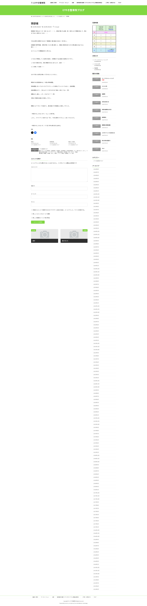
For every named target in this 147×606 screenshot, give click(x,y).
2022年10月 (96, 312)
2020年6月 (96, 399)
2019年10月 (96, 424)
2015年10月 (96, 573)
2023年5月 (96, 290)
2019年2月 (96, 449)
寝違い (32, 141)
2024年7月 (96, 247)
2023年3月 (96, 296)
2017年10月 (96, 499)
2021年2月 (96, 374)
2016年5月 (96, 551)
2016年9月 (96, 539)
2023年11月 (96, 271)
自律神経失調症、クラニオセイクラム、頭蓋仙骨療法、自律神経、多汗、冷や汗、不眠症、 (59, 152)
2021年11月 (96, 346)
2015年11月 (96, 570)
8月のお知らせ (105, 101)
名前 (33, 186)
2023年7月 (96, 284)
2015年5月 (96, 589)
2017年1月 (96, 527)
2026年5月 (96, 178)
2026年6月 (96, 175)
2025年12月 (96, 194)
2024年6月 (96, 250)
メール (33, 194)
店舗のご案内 (35, 597)
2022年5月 (96, 327)
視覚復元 (104, 117)
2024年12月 (96, 231)
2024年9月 (96, 240)
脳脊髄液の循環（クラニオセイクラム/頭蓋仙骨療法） (68, 597)
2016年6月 (96, 548)
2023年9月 (96, 278)
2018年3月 (96, 483)
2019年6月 (96, 436)
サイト (33, 202)
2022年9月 (96, 315)
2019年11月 (96, 421)
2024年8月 (96, 243)
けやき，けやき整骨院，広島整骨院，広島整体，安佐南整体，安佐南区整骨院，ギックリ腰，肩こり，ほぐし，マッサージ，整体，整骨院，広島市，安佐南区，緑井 (75, 150)
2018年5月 (96, 477)
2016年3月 (96, 558)
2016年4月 (96, 555)
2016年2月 (96, 561)
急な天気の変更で (106, 140)
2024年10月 (96, 237)
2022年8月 (96, 318)
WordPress (66, 603)
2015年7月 (96, 583)
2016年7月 (96, 545)
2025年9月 (96, 203)
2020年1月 (96, 415)
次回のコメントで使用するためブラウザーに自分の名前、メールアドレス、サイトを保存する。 (59, 210)
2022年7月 (96, 321)
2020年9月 (96, 390)
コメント (34, 167)
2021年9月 (96, 352)
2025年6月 (96, 212)
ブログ (95, 597)
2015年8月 (96, 580)
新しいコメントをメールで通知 (41, 214)
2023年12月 (96, 268)
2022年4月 (96, 331)
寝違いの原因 (71, 141)
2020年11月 (96, 383)
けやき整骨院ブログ (43, 148)
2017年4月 (96, 517)
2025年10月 (96, 200)
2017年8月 (96, 505)
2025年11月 (96, 197)
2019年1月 (96, 452)
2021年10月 (96, 349)
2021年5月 (96, 365)
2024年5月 (96, 253)
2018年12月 (96, 455)
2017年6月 (96, 511)
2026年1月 (96, 191)
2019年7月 (96, 433)
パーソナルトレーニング (101, 59)
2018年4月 (96, 480)
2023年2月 (96, 299)
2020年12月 (96, 380)
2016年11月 (96, 533)
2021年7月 (96, 359)
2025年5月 (96, 215)
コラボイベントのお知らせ (108, 132)
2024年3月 (96, 259)
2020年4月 (96, 405)
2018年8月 (96, 467)
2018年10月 (96, 461)
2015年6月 (96, 586)
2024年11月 (96, 234)
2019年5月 (96, 439)
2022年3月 (96, 334)
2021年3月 (96, 371)
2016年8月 (96, 542)
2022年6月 (96, 324)
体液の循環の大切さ (107, 109)
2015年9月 (96, 576)
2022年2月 (96, 337)
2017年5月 (96, 514)
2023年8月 (96, 281)
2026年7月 (96, 172)
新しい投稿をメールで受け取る (41, 217)
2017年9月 (96, 502)
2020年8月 (96, 393)
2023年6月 (96, 287)
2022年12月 (96, 306)
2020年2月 (96, 412)
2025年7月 (96, 209)
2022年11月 (96, 309)
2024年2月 (96, 262)
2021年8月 (96, 355)
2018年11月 (96, 458)
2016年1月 (96, 564)
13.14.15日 (97, 64)
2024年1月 (96, 265)
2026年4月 (96, 181)
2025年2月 (96, 225)
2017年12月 (96, 492)
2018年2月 (96, 486)
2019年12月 (96, 418)
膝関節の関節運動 (106, 125)
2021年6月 (96, 362)
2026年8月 (96, 169)
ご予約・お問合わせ (86, 597)
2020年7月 (96, 396)
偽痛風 (96, 68)
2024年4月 (96, 256)
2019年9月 (96, 427)
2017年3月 (96, 520)
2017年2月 (96, 524)
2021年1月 (96, 377)
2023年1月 (96, 303)
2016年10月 (96, 536)
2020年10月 (96, 387)
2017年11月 (96, 496)
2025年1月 (96, 228)
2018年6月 (96, 474)
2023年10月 (96, 275)
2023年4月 (96, 293)
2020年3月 (96, 408)
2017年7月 (96, 508)
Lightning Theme (73, 603)
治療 (53, 597)
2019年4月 (96, 443)
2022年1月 (96, 340)
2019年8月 (96, 430)
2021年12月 (96, 343)
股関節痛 (52, 141)
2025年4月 (96, 219)
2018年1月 (96, 489)
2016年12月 (96, 530)
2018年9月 (96, 464)
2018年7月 (96, 471)
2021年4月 (96, 368)
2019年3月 (96, 446)
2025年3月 (96, 222)
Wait (103, 148)
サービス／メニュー (45, 597)
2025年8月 (96, 206)
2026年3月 (96, 184)
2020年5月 (96, 402)
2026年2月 (96, 187)
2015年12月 (96, 567)
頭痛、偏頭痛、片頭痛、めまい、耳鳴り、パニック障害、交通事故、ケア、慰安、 (58, 153)
